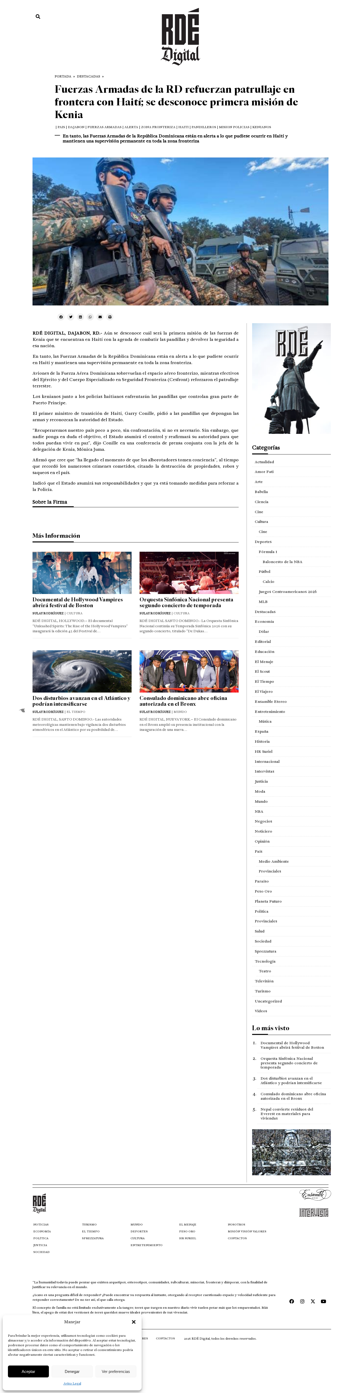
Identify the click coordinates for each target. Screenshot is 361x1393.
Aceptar (28, 1371)
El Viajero (264, 691)
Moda (260, 791)
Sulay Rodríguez (48, 613)
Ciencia (262, 501)
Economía (264, 621)
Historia (262, 741)
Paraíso (262, 881)
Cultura (261, 521)
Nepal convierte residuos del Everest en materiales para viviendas (287, 1114)
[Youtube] (323, 1301)
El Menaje (264, 661)
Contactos (237, 1238)
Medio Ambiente (274, 861)
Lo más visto (270, 1028)
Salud (260, 931)
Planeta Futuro (268, 901)
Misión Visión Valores (247, 1231)
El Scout (262, 671)
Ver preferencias (116, 1371)
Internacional (267, 761)
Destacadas (88, 76)
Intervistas (264, 771)
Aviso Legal (72, 1383)
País (258, 851)
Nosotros (236, 1224)
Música (265, 721)
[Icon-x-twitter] (313, 1301)
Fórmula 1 (268, 551)
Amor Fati (264, 471)
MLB (263, 601)
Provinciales (270, 871)
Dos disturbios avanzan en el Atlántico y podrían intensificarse (81, 701)
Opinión (262, 841)
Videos (261, 1011)
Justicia (261, 781)
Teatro (265, 971)
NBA (259, 811)
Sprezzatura (265, 951)
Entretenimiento (270, 711)
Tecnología (265, 961)
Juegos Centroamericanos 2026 (288, 591)
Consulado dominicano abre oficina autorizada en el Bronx (183, 701)
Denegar (72, 1371)
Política (262, 911)
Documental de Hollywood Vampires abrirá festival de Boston (78, 603)
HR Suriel (263, 751)
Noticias (41, 1224)
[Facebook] (292, 1301)
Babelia (261, 491)
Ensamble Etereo (271, 701)
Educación (264, 651)
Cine (259, 511)
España (262, 731)
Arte (259, 481)
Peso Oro (263, 891)
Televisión (264, 981)
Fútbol (264, 571)
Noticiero (263, 831)
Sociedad (263, 941)
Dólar (264, 631)
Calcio (268, 581)
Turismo (263, 991)
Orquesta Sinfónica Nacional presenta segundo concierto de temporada (186, 603)
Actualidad (264, 461)
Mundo (261, 801)
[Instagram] (302, 1301)
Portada (63, 76)
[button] (133, 1322)
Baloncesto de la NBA (282, 561)
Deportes (263, 541)
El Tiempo (264, 681)
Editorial (263, 641)
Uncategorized (268, 1001)
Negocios (263, 821)
